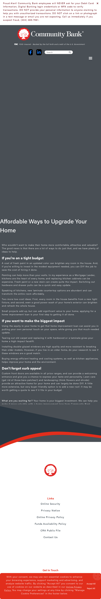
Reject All (91, 588)
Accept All (91, 583)
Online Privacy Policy (50, 517)
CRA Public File (51, 530)
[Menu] (90, 58)
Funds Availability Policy (50, 523)
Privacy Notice (50, 510)
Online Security (50, 503)
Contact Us (50, 537)
